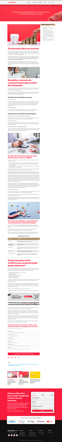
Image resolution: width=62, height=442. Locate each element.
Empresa (34, 395)
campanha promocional (12, 364)
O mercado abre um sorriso (46, 26)
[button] (54, 24)
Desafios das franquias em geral (47, 30)
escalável (30, 230)
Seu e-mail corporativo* (11, 334)
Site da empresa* (10, 337)
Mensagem (9, 347)
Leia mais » (31, 383)
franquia (30, 364)
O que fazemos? (35, 2)
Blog (49, 2)
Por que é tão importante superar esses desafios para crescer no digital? (48, 33)
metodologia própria (29, 284)
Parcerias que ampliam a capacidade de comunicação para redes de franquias (48, 35)
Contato (52, 2)
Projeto (42, 395)
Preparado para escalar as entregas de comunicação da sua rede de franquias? (48, 39)
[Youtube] (12, 357)
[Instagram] (19, 357)
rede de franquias (15, 365)
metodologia (35, 364)
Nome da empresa (36, 397)
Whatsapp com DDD (11, 344)
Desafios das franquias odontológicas (48, 31)
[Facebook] (15, 357)
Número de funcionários (37, 406)
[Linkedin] (8, 357)
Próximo (42, 410)
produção (10, 365)
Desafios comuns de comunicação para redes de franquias (47, 28)
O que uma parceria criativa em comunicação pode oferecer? (48, 37)
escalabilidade (20, 364)
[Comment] (17, 435)
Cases (45, 2)
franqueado (26, 364)
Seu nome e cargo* (10, 331)
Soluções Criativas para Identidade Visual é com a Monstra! (35, 381)
